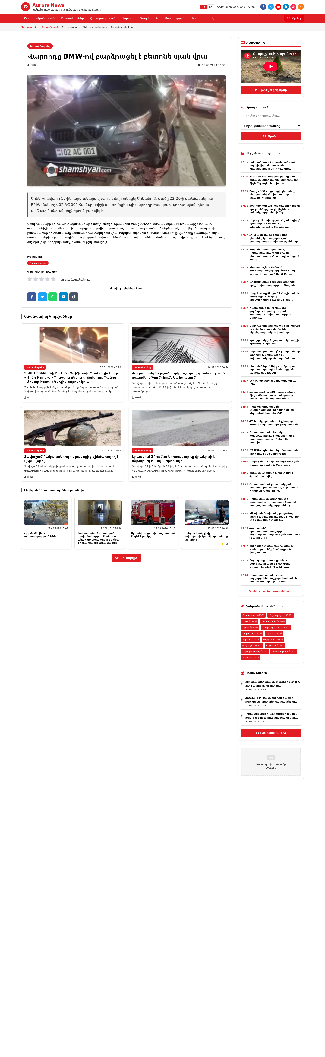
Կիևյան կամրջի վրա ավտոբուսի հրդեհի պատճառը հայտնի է (206, 536)
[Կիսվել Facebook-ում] (31, 296)
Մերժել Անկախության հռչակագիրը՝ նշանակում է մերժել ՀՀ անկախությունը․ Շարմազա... (274, 223)
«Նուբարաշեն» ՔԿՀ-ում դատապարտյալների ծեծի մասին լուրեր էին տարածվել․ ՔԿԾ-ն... (273, 270)
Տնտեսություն (174, 18)
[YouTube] (278, 7)
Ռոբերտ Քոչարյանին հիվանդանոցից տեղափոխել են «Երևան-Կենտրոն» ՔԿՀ (272, 410)
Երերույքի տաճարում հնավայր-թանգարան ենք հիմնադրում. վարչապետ (271, 549)
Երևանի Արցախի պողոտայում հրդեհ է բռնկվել (153, 534)
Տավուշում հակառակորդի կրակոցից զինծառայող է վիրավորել (71, 458)
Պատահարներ (72, 18)
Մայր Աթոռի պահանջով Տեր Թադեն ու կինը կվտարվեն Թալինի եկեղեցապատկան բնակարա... (274, 329)
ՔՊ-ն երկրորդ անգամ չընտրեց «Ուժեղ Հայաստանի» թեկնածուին (273, 422)
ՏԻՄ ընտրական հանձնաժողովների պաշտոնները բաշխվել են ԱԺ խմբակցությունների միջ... (274, 209)
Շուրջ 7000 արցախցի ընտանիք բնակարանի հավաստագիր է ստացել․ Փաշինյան (272, 194)
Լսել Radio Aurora (273, 733)
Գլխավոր (27, 27)
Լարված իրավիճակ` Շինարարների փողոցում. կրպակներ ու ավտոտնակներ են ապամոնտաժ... (274, 355)
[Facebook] (263, 7)
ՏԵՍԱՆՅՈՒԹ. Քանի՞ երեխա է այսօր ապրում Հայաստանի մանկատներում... (272, 699)
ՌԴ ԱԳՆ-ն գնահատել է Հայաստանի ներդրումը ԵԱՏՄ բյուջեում (274, 451)
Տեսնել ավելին (126, 558)
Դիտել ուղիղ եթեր (273, 90)
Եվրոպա (274, 645)
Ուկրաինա (252, 633)
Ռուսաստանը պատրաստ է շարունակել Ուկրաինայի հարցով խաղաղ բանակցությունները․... (272, 502)
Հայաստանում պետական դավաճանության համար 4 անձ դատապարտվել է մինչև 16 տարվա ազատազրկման (98, 538)
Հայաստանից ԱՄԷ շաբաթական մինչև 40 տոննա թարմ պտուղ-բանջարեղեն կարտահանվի (272, 395)
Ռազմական (149, 18)
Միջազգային (280, 615)
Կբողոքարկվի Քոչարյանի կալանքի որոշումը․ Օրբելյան (274, 341)
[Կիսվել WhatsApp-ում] (52, 296)
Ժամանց (197, 18)
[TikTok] (293, 7)
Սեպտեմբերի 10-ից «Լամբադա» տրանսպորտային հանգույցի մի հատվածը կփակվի (272, 369)
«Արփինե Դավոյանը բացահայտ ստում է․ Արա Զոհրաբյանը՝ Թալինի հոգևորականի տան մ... (274, 516)
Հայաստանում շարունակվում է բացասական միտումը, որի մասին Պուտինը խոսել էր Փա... (273, 487)
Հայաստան (253, 615)
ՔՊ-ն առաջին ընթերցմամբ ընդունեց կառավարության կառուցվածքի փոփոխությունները (273, 238)
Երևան (274, 633)
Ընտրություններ (275, 627)
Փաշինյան (252, 645)
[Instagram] (301, 7)
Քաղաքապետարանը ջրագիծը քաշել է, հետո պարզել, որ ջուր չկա (272, 683)
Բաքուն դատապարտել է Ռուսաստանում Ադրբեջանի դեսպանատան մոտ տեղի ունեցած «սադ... (274, 254)
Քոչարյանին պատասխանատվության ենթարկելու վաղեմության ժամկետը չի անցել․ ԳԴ (274, 533)
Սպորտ (128, 18)
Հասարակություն (103, 18)
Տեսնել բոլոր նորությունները (269, 591)
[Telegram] (286, 7)
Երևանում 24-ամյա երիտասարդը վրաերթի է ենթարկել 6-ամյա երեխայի (173, 458)
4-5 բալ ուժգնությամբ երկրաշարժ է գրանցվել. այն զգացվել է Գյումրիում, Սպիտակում (178, 375)
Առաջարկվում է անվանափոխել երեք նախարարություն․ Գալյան (272, 283)
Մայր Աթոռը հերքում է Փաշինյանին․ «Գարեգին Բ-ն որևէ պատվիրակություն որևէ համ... (274, 296)
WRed (35, 65)
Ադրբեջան (273, 639)
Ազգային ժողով (254, 651)
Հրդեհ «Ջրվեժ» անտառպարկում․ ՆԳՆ (40, 534)
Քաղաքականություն (39, 18)
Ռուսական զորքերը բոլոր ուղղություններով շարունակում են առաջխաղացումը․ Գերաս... (273, 578)
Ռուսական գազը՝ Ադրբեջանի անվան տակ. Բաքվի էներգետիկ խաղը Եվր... (271, 715)
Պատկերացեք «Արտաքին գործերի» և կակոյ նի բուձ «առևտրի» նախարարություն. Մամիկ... (270, 312)
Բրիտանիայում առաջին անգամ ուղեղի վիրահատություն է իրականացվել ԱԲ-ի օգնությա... (272, 165)
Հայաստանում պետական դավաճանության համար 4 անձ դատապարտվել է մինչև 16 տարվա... (271, 437)
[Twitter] (271, 7)
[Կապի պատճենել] (73, 296)
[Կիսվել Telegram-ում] (63, 296)
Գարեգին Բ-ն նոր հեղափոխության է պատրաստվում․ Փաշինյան (274, 463)
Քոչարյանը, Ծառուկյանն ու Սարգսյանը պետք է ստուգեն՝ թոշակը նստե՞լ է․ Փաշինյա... (270, 563)
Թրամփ (250, 657)
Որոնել (273, 136)
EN (211, 6)
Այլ (212, 18)
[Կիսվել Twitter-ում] (42, 296)
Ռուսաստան (273, 621)
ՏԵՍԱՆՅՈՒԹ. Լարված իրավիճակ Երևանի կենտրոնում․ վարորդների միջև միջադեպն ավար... (273, 180)
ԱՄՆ (249, 621)
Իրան (250, 627)
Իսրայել (250, 639)
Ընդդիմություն (283, 651)
